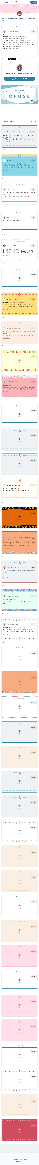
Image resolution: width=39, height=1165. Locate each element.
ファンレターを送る (21, 79)
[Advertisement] (19, 110)
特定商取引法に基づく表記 (17, 1159)
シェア (13, 59)
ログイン (33, 2)
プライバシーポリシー (27, 1157)
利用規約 (19, 1157)
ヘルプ (13, 1157)
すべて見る (34, 121)
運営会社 (26, 1159)
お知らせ (9, 1157)
